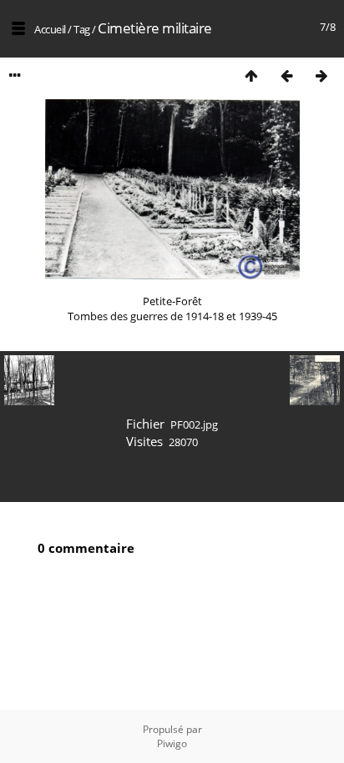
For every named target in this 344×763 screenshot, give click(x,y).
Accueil (50, 29)
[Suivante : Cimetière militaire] (321, 75)
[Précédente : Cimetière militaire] (286, 75)
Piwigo (172, 743)
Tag (81, 29)
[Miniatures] (251, 75)
